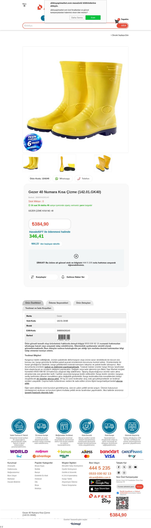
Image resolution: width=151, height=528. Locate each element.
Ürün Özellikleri (33, 303)
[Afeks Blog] (100, 498)
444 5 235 (87, 262)
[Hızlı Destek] (86, 426)
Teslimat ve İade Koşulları (38, 308)
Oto (36, 482)
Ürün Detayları (83, 303)
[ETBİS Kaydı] (122, 504)
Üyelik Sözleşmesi (69, 469)
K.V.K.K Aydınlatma (69, 476)
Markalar (11, 479)
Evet (93, 17)
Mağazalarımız (13, 472)
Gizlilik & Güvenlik (69, 472)
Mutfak (37, 469)
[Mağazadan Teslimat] (64, 426)
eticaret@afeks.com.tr (99, 477)
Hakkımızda (12, 469)
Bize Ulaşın (12, 476)
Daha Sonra (77, 17)
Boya (37, 485)
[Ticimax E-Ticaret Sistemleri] (75, 525)
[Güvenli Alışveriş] (132, 426)
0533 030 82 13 (100, 473)
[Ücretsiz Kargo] (41, 426)
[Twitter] (124, 467)
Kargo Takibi (67, 479)
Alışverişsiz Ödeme (69, 482)
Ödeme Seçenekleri (58, 303)
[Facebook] (118, 467)
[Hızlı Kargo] (109, 426)
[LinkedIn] (118, 472)
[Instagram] (129, 467)
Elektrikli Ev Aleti (41, 476)
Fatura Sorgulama (69, 485)
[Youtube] (135, 467)
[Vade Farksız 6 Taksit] (19, 426)
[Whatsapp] (124, 472)
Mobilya (38, 488)
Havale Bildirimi (14, 482)
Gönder (139, 486)
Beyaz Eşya (39, 466)
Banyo (37, 472)
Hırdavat (38, 479)
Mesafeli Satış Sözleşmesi (72, 466)
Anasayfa (11, 466)
